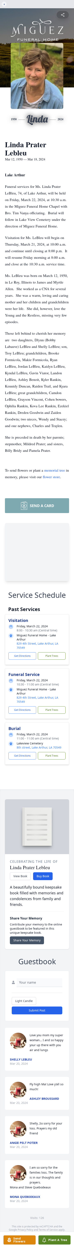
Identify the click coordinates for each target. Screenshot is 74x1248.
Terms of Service (48, 1230)
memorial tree (54, 470)
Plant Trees (51, 656)
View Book (20, 876)
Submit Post (37, 1010)
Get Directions (22, 656)
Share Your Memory (26, 940)
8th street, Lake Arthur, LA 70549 (39, 747)
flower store (51, 476)
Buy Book (43, 876)
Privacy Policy (25, 1230)
